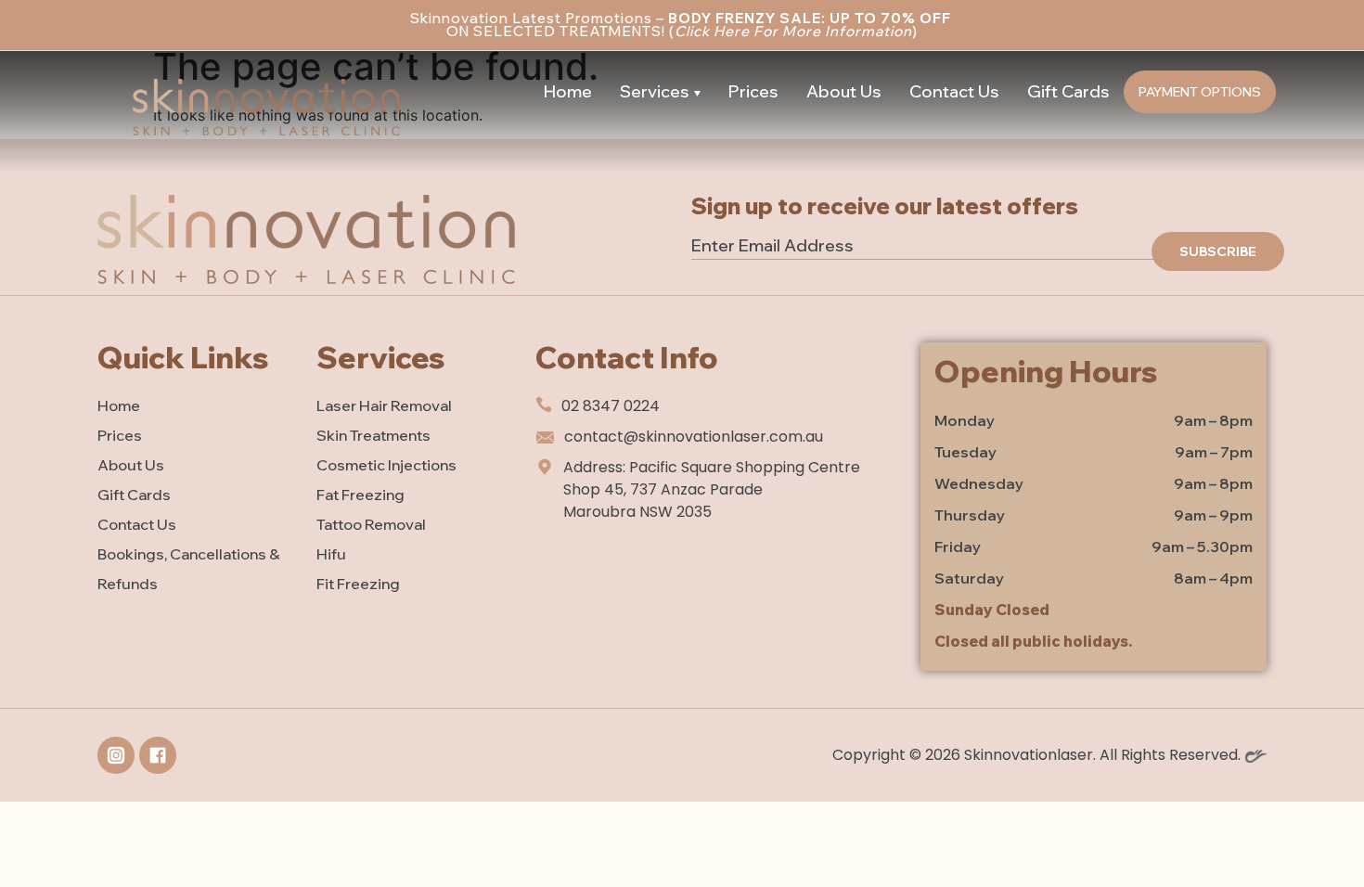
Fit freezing (358, 583)
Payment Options (1200, 92)
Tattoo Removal (371, 524)
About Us (843, 91)
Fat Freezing (360, 494)
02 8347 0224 (610, 406)
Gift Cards (1068, 91)
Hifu (331, 554)
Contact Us (954, 91)
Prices (753, 91)
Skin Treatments (373, 435)
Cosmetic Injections (386, 465)
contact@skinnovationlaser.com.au (693, 436)
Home (568, 91)
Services (654, 91)
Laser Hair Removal (384, 405)
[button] (660, 92)
